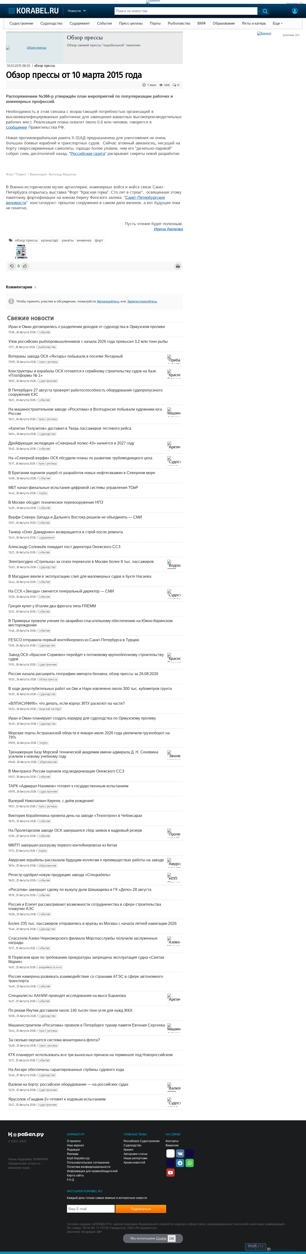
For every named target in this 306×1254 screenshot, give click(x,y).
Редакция (73, 1149)
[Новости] (21, 251)
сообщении (16, 127)
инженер (84, 240)
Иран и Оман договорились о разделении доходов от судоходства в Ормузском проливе (86, 327)
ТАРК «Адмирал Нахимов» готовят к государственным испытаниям (68, 786)
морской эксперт (50, 709)
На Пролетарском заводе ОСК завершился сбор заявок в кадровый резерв (75, 830)
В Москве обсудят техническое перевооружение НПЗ (55, 502)
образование (48, 762)
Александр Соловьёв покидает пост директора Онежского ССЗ (64, 547)
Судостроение (21, 23)
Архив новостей (134, 1162)
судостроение (48, 381)
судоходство (47, 434)
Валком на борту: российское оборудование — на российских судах (68, 1084)
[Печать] (178, 266)
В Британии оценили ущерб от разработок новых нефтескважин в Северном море (81, 473)
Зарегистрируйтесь (142, 301)
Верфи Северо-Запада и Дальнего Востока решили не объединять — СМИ (75, 517)
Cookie (161, 1238)
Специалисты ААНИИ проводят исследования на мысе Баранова (67, 996)
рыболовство (47, 347)
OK (171, 1238)
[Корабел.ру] (26, 1135)
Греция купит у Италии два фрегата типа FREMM (52, 606)
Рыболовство (179, 23)
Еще (276, 23)
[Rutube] (189, 1153)
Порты (155, 23)
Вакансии (172, 1145)
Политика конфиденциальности (88, 1167)
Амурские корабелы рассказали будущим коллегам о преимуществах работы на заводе (86, 860)
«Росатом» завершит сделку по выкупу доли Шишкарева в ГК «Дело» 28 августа (79, 890)
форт (99, 240)
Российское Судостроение (142, 1141)
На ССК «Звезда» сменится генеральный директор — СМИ (61, 591)
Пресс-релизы (131, 23)
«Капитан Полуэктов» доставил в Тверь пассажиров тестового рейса (69, 428)
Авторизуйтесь (108, 301)
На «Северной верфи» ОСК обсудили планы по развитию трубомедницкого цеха (80, 458)
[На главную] (33, 11)
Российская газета (88, 153)
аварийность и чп (50, 967)
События (104, 23)
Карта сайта (75, 1175)
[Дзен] (170, 1153)
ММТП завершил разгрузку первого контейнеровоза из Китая (62, 845)
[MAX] (170, 1162)
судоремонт (46, 537)
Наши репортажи (135, 1158)
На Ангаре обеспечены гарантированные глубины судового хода (66, 1070)
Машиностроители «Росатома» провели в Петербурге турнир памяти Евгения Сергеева (86, 1025)
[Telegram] (180, 1162)
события (44, 332)
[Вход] (295, 11)
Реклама (72, 1154)
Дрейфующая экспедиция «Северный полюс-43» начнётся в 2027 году (71, 443)
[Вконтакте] (180, 1153)
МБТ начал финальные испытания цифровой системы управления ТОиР (73, 488)
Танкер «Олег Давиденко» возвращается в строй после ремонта (65, 532)
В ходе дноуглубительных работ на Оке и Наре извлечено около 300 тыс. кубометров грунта (90, 689)
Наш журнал (75, 1145)
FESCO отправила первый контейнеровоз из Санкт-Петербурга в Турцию (73, 640)
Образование (224, 23)
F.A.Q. (71, 1179)
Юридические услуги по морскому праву (24, 1165)
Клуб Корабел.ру (78, 1158)
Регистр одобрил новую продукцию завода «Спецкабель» (59, 875)
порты (43, 493)
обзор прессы (44, 66)
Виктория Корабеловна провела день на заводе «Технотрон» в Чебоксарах (75, 816)
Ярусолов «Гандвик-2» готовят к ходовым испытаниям (57, 1099)
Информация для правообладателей (92, 1171)
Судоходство (51, 23)
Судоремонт (80, 23)
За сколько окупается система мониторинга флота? (54, 1040)
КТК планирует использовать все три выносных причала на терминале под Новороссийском (90, 1055)
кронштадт (49, 240)
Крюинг (128, 1149)
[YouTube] (170, 1172)
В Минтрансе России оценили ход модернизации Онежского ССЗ (66, 771)
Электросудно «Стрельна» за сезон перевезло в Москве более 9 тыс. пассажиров (81, 562)
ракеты (67, 240)
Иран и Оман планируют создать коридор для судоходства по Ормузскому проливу (82, 718)
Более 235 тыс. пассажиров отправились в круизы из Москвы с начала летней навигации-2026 (92, 923)
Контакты (172, 1141)
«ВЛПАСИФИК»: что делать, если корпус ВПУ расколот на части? (66, 703)
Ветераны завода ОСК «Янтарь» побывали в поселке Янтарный (65, 356)
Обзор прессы (85, 37)
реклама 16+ (295, 3)
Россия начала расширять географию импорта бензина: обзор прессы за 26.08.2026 (83, 674)
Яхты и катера (254, 23)
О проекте (74, 1141)
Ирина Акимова (168, 229)
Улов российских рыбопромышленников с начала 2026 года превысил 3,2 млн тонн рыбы (88, 341)
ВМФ (201, 23)
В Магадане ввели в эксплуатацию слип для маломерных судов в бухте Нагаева (79, 576)
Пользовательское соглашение (88, 1162)
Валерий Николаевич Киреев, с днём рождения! (51, 801)
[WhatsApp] (189, 1162)
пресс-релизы (48, 362)
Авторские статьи (136, 1154)
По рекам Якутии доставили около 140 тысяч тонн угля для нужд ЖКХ (70, 1010)
